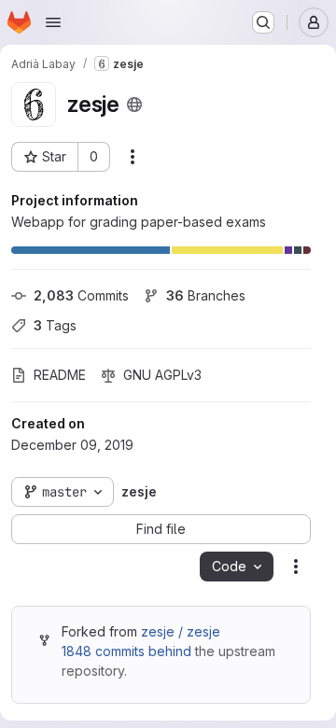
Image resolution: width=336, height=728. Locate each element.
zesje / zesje (180, 631)
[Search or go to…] (263, 22)
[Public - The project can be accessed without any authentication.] (134, 104)
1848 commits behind (126, 651)
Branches (205, 295)
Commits (81, 295)
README (60, 375)
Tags (55, 325)
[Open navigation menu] (53, 22)
